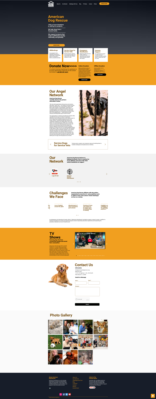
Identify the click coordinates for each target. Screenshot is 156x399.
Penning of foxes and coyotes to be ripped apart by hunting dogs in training (98, 208)
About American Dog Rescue (53, 377)
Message (77, 286)
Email (89, 280)
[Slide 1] (76, 255)
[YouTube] (69, 394)
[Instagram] (60, 394)
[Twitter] (66, 394)
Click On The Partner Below (93, 377)
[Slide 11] (91, 255)
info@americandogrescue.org (82, 270)
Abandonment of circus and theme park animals (84, 207)
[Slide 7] (85, 255)
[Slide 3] (79, 255)
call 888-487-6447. (62, 72)
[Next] (105, 144)
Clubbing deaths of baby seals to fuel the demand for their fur (56, 207)
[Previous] (50, 144)
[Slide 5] (82, 255)
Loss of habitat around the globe (69, 206)
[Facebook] (63, 394)
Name (76, 280)
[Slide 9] (88, 255)
